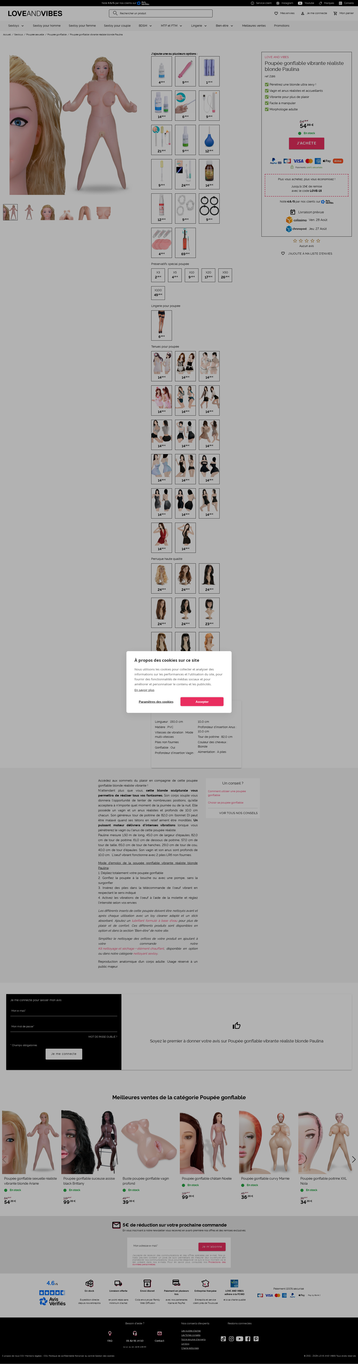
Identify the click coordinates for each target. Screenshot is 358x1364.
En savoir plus (144, 690)
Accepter (202, 701)
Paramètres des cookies (156, 701)
